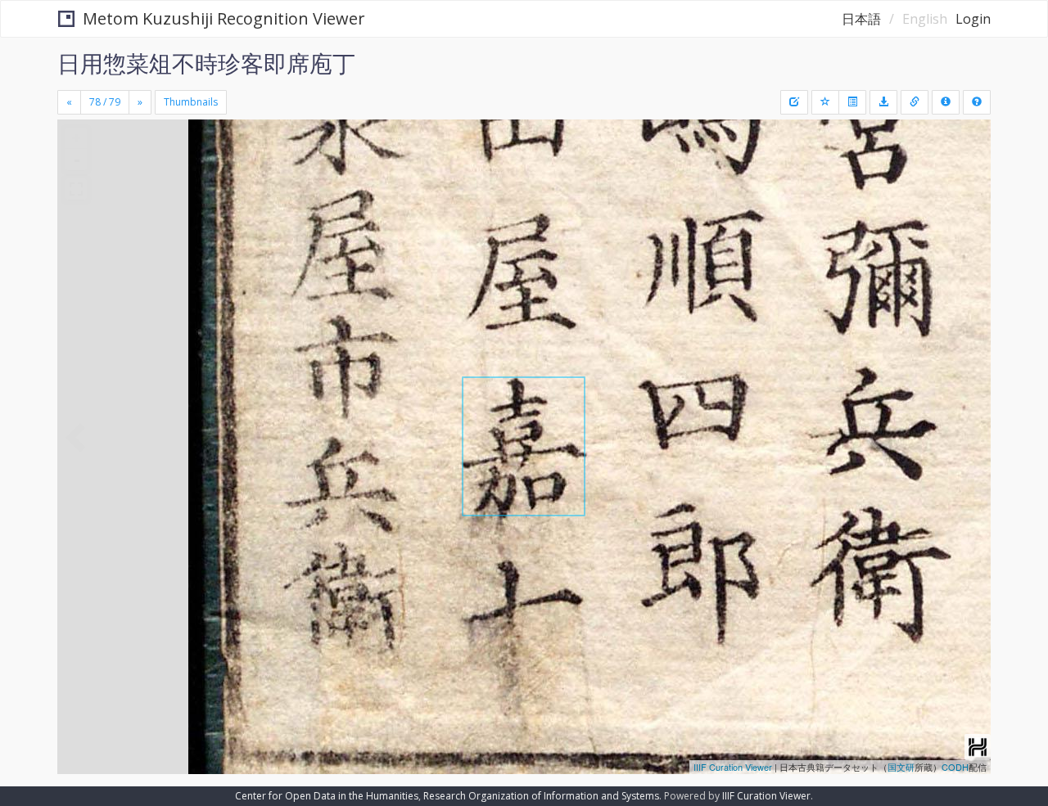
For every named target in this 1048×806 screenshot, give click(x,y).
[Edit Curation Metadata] (794, 102)
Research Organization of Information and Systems (541, 796)
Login (973, 19)
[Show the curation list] (852, 102)
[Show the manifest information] (946, 102)
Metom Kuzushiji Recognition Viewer (224, 18)
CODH (955, 766)
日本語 (861, 19)
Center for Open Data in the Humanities (326, 796)
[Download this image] (883, 102)
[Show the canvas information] (914, 102)
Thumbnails (191, 102)
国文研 (901, 766)
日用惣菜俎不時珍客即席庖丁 (206, 63)
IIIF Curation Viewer (732, 766)
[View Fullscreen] (76, 189)
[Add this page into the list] (825, 102)
